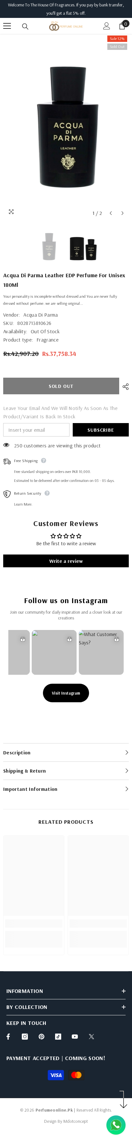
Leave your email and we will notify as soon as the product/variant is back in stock (60, 412)
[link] (33, 923)
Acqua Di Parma (40, 314)
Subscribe (100, 430)
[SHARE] (124, 386)
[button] (110, 213)
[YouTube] (75, 1037)
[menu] (7, 26)
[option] (66, 126)
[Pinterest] (41, 1037)
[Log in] (106, 25)
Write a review (66, 561)
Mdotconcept (75, 1121)
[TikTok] (58, 1037)
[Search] (25, 26)
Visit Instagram (66, 693)
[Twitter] (91, 1037)
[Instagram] (25, 1037)
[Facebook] (8, 1037)
